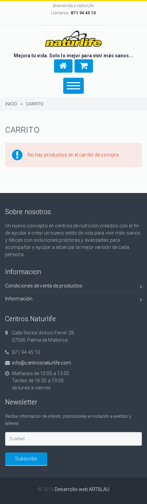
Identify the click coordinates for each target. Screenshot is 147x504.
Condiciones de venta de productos (43, 285)
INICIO (11, 103)
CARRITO (35, 103)
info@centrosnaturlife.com (41, 363)
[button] (63, 66)
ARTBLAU (99, 489)
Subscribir (26, 458)
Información (18, 298)
